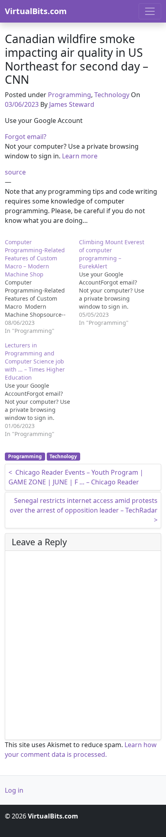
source (15, 172)
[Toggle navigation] (150, 11)
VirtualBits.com (36, 11)
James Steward (71, 104)
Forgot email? (25, 136)
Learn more (80, 156)
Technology (111, 94)
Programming (69, 94)
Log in (14, 790)
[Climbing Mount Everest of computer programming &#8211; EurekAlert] (116, 282)
